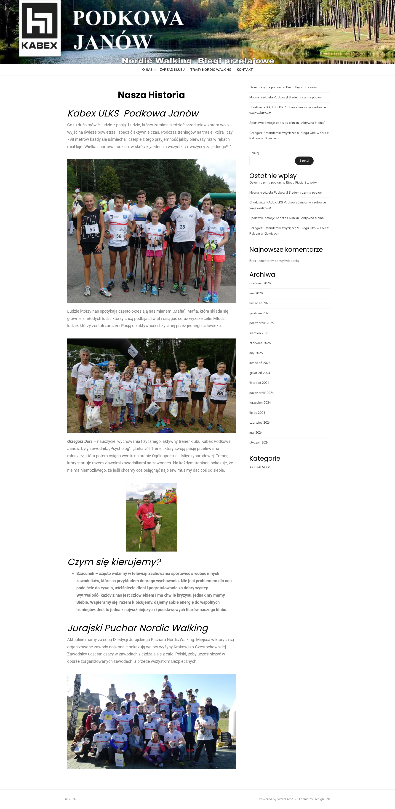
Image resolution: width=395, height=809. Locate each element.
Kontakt (245, 70)
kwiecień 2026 (259, 303)
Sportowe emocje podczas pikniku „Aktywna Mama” (287, 123)
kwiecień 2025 (259, 363)
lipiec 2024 (257, 413)
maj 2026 (256, 293)
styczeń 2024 (259, 442)
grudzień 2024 (259, 373)
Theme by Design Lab (314, 799)
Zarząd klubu (172, 70)
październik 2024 (261, 393)
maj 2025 (256, 353)
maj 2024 (256, 432)
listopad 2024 (259, 383)
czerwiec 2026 (260, 283)
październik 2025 (261, 323)
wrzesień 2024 (260, 402)
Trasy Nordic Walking (210, 70)
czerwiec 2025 (260, 343)
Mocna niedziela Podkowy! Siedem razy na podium (286, 97)
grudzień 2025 (259, 313)
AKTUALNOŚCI (260, 467)
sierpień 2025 (259, 333)
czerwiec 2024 (260, 422)
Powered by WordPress (276, 799)
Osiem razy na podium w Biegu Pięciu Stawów (283, 87)
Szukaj (254, 153)
